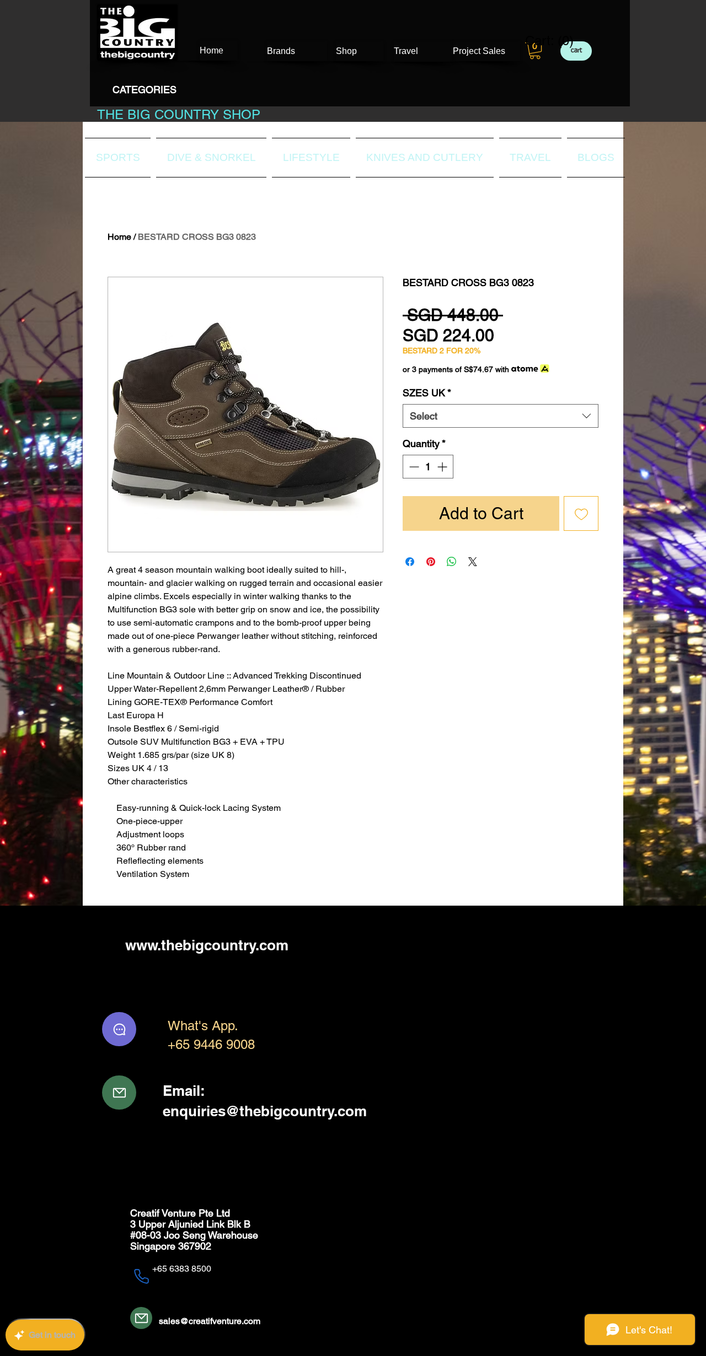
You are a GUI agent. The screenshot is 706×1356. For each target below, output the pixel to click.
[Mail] (119, 1092)
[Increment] (443, 466)
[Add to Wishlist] (581, 513)
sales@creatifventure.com (209, 1321)
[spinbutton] (428, 466)
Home (119, 237)
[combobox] (500, 416)
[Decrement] (412, 466)
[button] (535, 50)
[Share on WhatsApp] (451, 561)
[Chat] (119, 1029)
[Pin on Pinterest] (430, 561)
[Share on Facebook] (409, 561)
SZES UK (427, 393)
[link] (542, 41)
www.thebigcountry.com (206, 945)
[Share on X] (472, 561)
